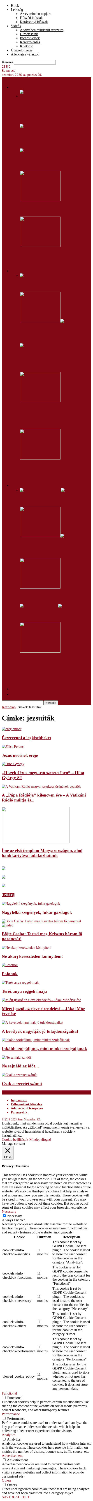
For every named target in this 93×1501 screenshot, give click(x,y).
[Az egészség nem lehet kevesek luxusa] (40, 246)
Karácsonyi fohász (36, 468)
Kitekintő (26, 46)
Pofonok (10, 973)
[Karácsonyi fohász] (40, 458)
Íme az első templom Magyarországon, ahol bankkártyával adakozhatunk (42, 853)
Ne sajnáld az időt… (20, 1066)
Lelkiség (17, 10)
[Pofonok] (10, 965)
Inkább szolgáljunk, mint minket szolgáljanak (44, 1048)
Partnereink (19, 1112)
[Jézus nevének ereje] (13, 746)
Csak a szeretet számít (22, 1083)
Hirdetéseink (29, 34)
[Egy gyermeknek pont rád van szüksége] (34, 126)
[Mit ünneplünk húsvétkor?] (46, 490)
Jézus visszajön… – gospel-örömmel (53, 597)
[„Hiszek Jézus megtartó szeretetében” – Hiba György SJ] (13, 764)
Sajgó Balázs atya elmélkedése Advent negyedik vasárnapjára (49, 361)
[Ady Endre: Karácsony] (45, 606)
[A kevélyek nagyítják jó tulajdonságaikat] (32, 1022)
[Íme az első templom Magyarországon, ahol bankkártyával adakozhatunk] (36, 842)
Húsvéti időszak (31, 18)
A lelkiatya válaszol (25, 54)
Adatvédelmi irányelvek (27, 1108)
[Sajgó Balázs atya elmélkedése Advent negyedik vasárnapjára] (55, 349)
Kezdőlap (9, 707)
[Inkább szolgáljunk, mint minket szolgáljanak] (36, 1040)
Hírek (15, 5)
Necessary (14, 1216)
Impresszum (19, 1100)
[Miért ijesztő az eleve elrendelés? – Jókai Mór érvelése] (41, 1000)
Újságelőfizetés (22, 50)
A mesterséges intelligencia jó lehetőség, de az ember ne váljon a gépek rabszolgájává (52, 416)
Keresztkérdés (30, 42)
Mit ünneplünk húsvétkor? (43, 499)
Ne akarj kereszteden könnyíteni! (32, 956)
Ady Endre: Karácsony (40, 615)
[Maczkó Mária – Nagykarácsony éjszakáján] (40, 651)
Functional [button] (9, 1393)
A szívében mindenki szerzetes (41, 30)
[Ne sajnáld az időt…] (16, 1057)
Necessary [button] (9, 1211)
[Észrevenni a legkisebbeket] (11, 729)
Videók (16, 26)
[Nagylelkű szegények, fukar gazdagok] (31, 903)
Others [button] (6, 1480)
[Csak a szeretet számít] (19, 1075)
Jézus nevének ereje (20, 755)
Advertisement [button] (12, 1455)
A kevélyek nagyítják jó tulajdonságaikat (40, 1031)
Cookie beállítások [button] (15, 1139)
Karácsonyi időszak (34, 22)
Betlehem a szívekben (40, 285)
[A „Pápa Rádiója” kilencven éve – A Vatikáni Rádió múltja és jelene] (41, 786)
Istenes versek (30, 38)
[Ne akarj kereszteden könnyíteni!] (26, 947)
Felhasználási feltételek (26, 1104)
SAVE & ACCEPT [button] (16, 1497)
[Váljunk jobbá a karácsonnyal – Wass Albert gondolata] (46, 321)
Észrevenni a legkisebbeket (26, 737)
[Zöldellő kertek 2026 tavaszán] (40, 200)
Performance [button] (11, 1414)
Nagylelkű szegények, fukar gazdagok (37, 912)
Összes (25, 476)
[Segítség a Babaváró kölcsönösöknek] (55, 154)
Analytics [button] (8, 1435)
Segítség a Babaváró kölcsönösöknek (54, 164)
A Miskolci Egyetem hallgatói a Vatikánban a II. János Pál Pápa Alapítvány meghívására (49, 111)
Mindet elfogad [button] (40, 1139)
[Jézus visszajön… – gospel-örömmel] (40, 587)
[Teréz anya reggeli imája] (20, 982)
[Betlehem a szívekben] (37, 275)
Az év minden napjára (35, 14)
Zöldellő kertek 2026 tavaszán (48, 209)
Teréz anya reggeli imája (24, 991)
